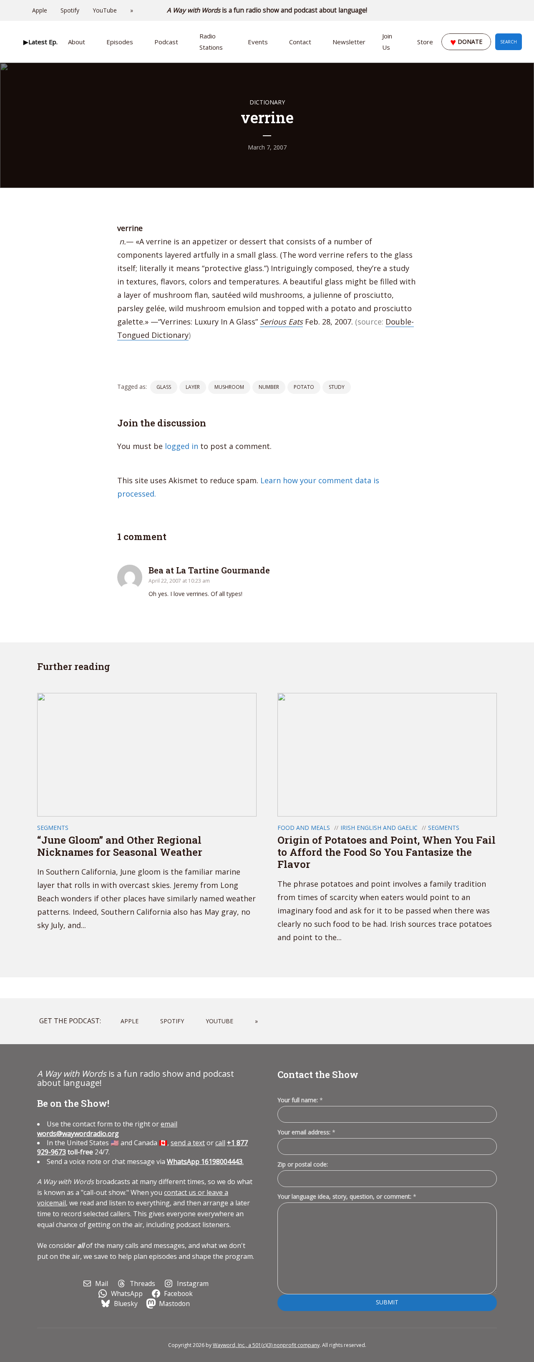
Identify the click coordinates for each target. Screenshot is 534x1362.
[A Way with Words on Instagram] (487, 10)
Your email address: (306, 1132)
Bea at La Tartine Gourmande (209, 570)
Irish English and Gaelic (379, 828)
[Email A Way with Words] (475, 10)
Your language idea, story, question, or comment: (346, 1196)
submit (387, 1302)
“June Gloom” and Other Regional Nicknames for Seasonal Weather (119, 846)
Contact (300, 42)
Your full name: (300, 1100)
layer (193, 387)
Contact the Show (317, 1074)
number (269, 387)
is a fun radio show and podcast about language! (267, 10)
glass (163, 387)
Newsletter (348, 42)
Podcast (166, 42)
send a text (188, 1142)
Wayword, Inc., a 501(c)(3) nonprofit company (266, 1345)
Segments (52, 828)
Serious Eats (281, 322)
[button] (40, 41)
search (508, 42)
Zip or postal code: (302, 1164)
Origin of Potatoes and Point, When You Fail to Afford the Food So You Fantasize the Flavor (386, 852)
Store (425, 42)
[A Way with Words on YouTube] (510, 10)
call (220, 1142)
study (337, 387)
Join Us (387, 41)
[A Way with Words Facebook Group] (498, 10)
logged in (181, 446)
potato (304, 387)
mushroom (229, 387)
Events (258, 42)
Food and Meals (303, 828)
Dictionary (267, 102)
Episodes (119, 42)
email (107, 1128)
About (76, 42)
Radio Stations (211, 41)
